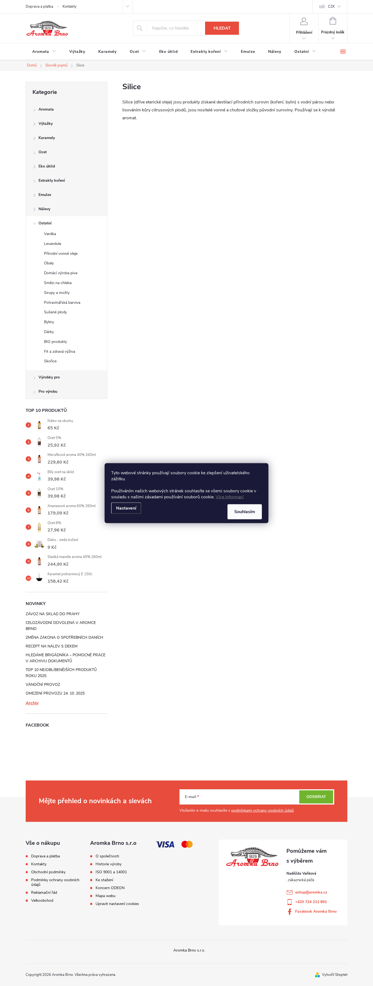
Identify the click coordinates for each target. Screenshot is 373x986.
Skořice (50, 361)
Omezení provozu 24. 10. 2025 (55, 693)
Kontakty (69, 6)
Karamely (47, 137)
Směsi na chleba (58, 282)
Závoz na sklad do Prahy (52, 614)
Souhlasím (244, 511)
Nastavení (126, 508)
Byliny (49, 322)
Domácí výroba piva (60, 273)
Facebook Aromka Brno (316, 911)
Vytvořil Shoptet (334, 974)
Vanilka (50, 233)
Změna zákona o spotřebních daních (64, 637)
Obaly (49, 263)
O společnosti (107, 856)
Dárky (49, 331)
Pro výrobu (48, 391)
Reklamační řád (44, 892)
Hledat (222, 28)
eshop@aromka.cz (311, 892)
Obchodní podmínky (48, 872)
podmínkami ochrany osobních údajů (262, 810)
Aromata (46, 109)
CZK (331, 6)
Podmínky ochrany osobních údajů (55, 882)
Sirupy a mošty (57, 292)
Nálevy (44, 209)
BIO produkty (55, 341)
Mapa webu (106, 896)
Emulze (45, 194)
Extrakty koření (52, 180)
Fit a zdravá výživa (59, 351)
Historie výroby (109, 864)
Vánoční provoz (43, 684)
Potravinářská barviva (62, 302)
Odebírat (316, 796)
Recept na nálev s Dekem (52, 646)
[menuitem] (44, 51)
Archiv (32, 703)
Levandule (52, 243)
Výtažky (46, 123)
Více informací (230, 497)
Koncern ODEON (110, 888)
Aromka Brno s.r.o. (189, 950)
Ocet (43, 152)
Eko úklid (47, 166)
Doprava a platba (39, 6)
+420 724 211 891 (311, 901)
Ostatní (45, 223)
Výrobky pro (49, 377)
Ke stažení (104, 880)
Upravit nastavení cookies (117, 904)
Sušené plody (55, 312)
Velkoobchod (42, 900)
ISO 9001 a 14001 (111, 872)
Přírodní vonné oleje (61, 253)
